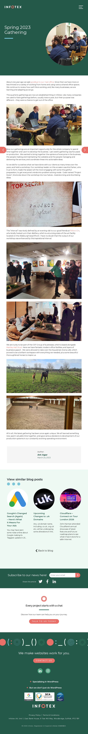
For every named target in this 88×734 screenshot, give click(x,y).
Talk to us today (44, 621)
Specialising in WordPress (45, 682)
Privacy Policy (35, 715)
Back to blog (45, 550)
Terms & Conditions (51, 715)
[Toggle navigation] (80, 7)
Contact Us (44, 661)
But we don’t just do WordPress (45, 688)
